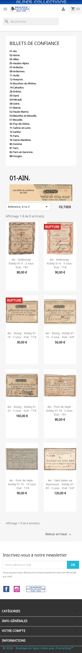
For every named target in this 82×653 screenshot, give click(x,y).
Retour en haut (58, 534)
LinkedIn (35, 589)
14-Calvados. (17, 87)
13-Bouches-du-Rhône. (23, 83)
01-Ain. (13, 51)
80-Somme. (16, 144)
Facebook (6, 589)
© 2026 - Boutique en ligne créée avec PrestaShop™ (38, 648)
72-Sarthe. (15, 132)
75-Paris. (14, 136)
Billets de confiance (34, 43)
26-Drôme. (16, 91)
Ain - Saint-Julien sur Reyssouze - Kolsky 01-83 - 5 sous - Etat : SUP (60, 484)
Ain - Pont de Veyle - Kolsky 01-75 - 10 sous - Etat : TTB (22, 484)
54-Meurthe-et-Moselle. (23, 115)
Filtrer (65, 207)
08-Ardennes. (17, 71)
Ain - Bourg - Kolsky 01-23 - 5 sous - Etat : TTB (22, 408)
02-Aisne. (15, 55)
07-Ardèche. (16, 67)
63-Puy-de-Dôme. (20, 123)
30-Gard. (14, 95)
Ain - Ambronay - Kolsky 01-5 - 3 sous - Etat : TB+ (22, 263)
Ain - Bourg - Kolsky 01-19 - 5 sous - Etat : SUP (60, 335)
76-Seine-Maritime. (20, 140)
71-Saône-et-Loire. (20, 128)
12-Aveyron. (16, 79)
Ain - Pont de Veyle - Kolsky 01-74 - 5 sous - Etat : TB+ (60, 410)
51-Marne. (15, 107)
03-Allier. (14, 59)
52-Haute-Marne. (19, 111)
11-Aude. (15, 75)
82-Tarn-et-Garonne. (21, 152)
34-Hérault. (16, 99)
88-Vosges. (16, 156)
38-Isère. (15, 103)
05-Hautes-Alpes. (19, 63)
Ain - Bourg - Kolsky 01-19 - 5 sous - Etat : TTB (22, 335)
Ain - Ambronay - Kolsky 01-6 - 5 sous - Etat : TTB (60, 263)
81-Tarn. (14, 148)
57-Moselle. (16, 119)
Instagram (17, 589)
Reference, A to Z (28, 206)
